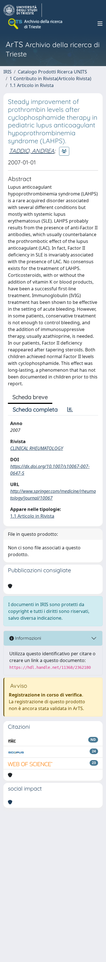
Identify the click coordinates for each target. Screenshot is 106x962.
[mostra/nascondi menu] (100, 24)
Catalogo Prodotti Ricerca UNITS (52, 72)
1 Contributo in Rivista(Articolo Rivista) (50, 78)
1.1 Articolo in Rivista (32, 85)
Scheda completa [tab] (35, 409)
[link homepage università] (35, 24)
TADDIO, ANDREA (31, 150)
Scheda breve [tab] (30, 397)
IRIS (7, 72)
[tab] (70, 409)
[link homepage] (22, 10)
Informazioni (27, 638)
